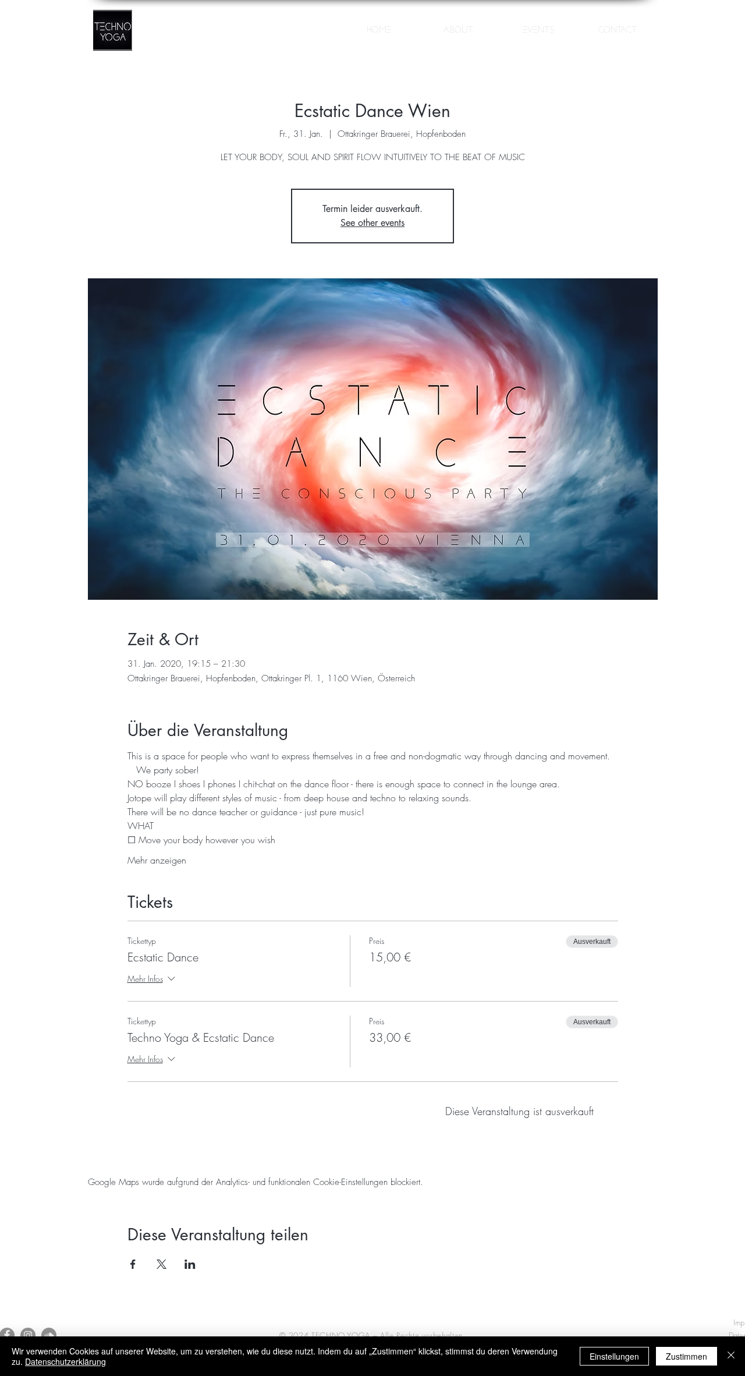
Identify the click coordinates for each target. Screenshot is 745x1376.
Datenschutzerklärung (65, 1361)
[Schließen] (731, 1356)
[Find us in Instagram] (28, 1335)
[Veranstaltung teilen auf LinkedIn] (190, 1264)
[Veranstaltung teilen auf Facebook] (133, 1264)
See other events (372, 223)
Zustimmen (686, 1356)
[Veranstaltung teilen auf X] (161, 1264)
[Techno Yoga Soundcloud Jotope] (48, 1335)
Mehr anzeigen (156, 860)
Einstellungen (614, 1356)
